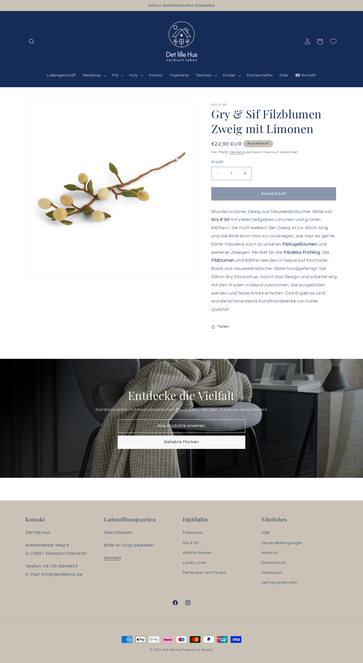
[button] (32, 41)
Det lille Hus (172, 649)
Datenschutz (273, 563)
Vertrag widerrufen (279, 583)
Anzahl (217, 162)
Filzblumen (193, 533)
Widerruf (269, 553)
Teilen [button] (223, 327)
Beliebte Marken (181, 442)
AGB (265, 533)
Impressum (271, 573)
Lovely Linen (194, 563)
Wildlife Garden (197, 553)
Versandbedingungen (282, 543)
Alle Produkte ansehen (181, 426)
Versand (237, 152)
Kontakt (112, 558)
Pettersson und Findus (205, 573)
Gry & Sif (191, 543)
